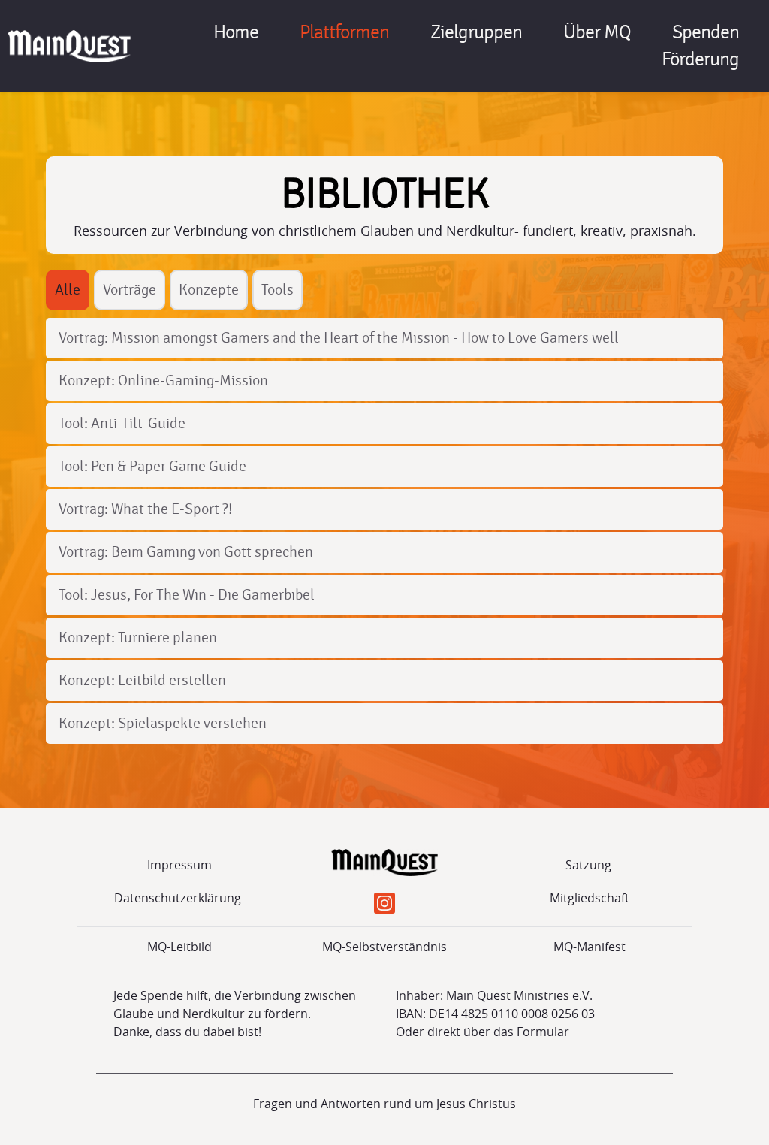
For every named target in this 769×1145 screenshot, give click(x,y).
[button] (67, 290)
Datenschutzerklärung (179, 899)
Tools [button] (277, 290)
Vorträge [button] (129, 290)
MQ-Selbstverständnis (384, 947)
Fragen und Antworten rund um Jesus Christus (384, 1104)
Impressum (179, 866)
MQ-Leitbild (179, 947)
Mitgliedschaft (589, 899)
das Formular (531, 1032)
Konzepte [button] (209, 290)
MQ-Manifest (589, 947)
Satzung (589, 866)
